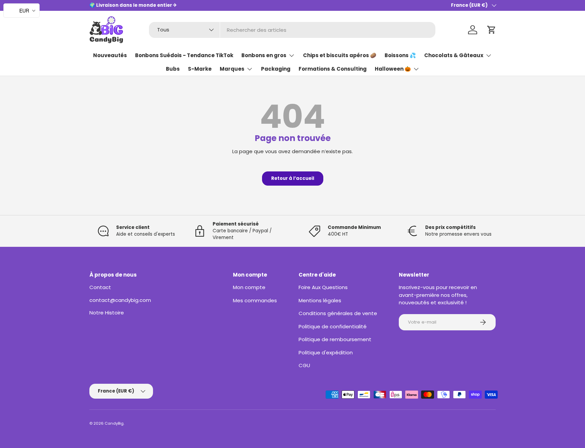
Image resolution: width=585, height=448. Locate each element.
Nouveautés (110, 55)
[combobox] (292, 30)
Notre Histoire (106, 312)
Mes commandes (255, 300)
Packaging (275, 69)
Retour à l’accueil (292, 178)
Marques (232, 69)
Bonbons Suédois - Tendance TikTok (184, 55)
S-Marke (200, 69)
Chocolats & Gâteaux (453, 55)
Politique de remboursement (335, 339)
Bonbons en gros (263, 55)
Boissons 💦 (400, 55)
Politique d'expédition (326, 352)
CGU (304, 365)
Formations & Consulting (333, 69)
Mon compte (249, 287)
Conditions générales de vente (338, 313)
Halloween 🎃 (393, 69)
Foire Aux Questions (323, 287)
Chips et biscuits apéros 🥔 (339, 55)
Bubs (173, 69)
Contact (100, 287)
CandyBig (114, 423)
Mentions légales (320, 300)
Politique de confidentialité (333, 326)
